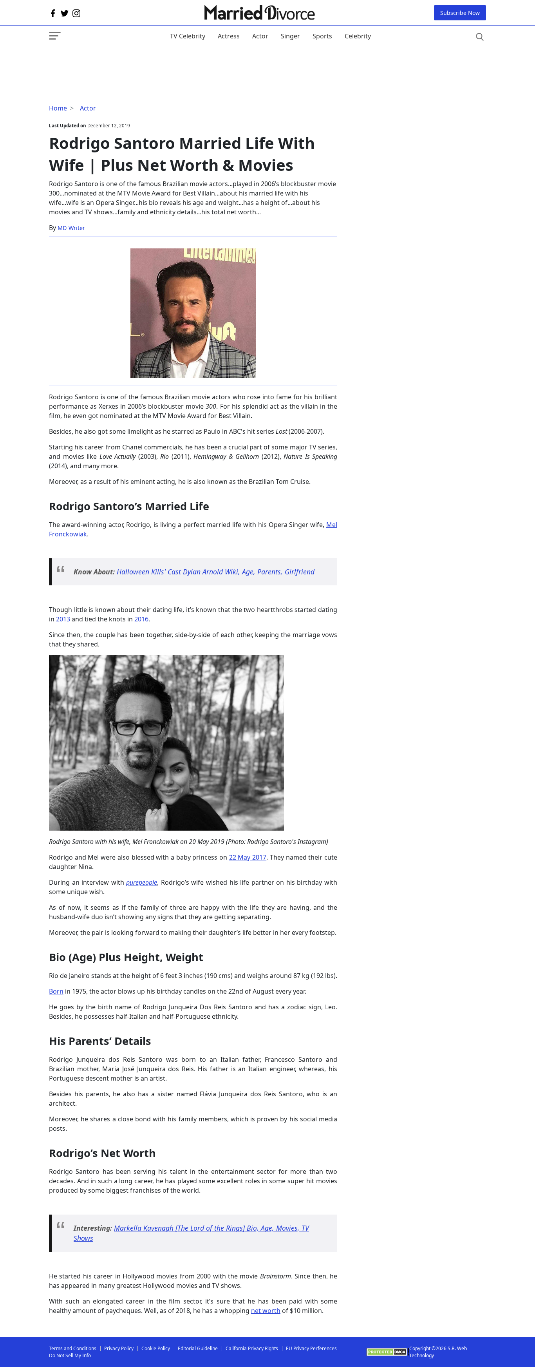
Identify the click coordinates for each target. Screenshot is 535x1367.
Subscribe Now (460, 12)
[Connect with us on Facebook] (53, 13)
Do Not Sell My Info (70, 1355)
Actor (260, 36)
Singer (290, 36)
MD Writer (71, 228)
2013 (63, 619)
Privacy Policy (119, 1348)
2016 (141, 619)
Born (56, 991)
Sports (322, 36)
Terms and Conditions (72, 1348)
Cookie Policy (155, 1348)
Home (58, 108)
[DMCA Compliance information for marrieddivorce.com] (387, 1352)
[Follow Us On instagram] (76, 13)
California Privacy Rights (252, 1348)
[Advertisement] (111, 62)
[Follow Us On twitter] (65, 13)
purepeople (141, 882)
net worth (265, 1310)
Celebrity (358, 36)
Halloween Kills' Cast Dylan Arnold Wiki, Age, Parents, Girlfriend (215, 571)
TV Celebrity (187, 36)
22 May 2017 (247, 857)
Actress (229, 36)
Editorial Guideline (198, 1348)
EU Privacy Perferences (311, 1348)
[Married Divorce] (259, 13)
